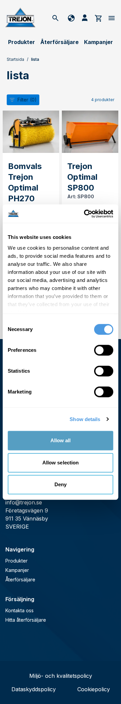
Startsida (15, 59)
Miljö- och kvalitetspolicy (60, 675)
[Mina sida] (85, 18)
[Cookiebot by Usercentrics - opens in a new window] (85, 213)
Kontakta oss (19, 610)
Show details (85, 419)
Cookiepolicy (93, 689)
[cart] (98, 18)
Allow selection (60, 462)
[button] (23, 99)
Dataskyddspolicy (33, 689)
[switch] (103, 350)
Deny (60, 484)
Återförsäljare (59, 42)
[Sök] (55, 18)
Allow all (60, 440)
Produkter (21, 42)
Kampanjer (98, 42)
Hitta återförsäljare (25, 620)
